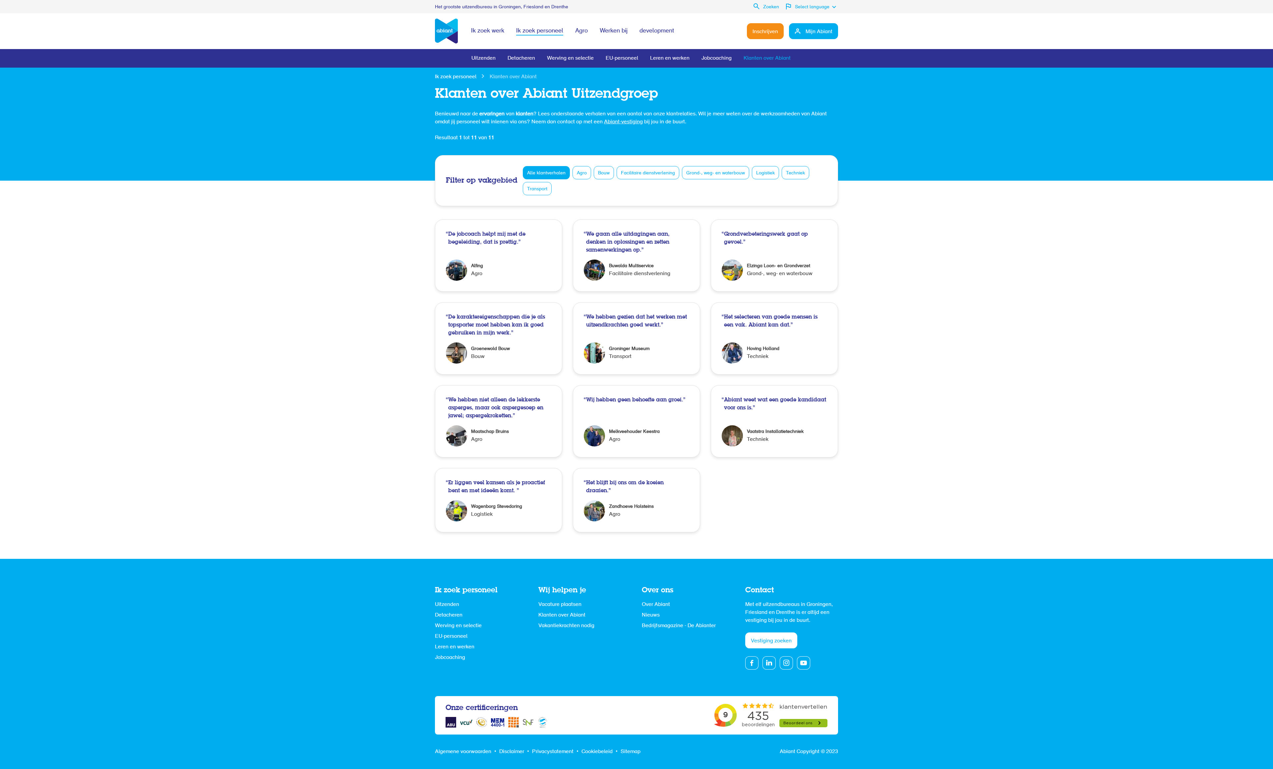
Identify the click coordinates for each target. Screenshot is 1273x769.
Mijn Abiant (819, 31)
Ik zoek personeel (539, 31)
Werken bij (614, 31)
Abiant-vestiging (623, 122)
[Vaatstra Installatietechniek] (774, 421)
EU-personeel (622, 58)
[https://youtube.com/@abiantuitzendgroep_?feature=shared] (803, 663)
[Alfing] (498, 255)
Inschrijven (765, 31)
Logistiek (765, 173)
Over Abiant (656, 604)
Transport (537, 189)
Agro (581, 31)
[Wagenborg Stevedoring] (498, 500)
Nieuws (651, 615)
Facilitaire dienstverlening (648, 173)
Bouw (604, 173)
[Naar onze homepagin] (446, 31)
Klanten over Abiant (767, 58)
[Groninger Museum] (636, 338)
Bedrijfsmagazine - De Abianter (679, 625)
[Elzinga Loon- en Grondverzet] (774, 255)
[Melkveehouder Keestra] (636, 421)
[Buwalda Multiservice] (636, 255)
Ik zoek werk (487, 31)
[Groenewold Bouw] (498, 338)
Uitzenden (483, 58)
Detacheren (521, 58)
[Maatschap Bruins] (498, 421)
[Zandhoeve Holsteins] (636, 500)
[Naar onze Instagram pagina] (786, 663)
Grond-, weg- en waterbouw (715, 173)
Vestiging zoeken (771, 641)
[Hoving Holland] (774, 338)
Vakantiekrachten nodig (566, 625)
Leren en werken (670, 58)
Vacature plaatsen (559, 604)
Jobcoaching (716, 58)
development (656, 31)
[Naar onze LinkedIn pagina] (769, 663)
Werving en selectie (570, 58)
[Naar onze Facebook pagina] (751, 663)
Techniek (795, 173)
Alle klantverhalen (546, 173)
